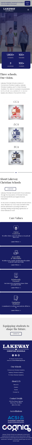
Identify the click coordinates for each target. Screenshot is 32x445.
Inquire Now (27, 3)
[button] (28, 9)
